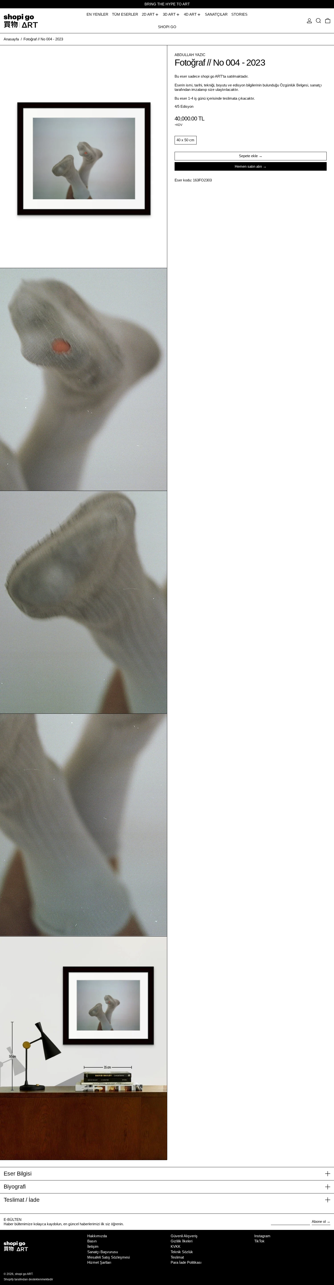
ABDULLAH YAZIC (190, 55)
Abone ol (319, 1221)
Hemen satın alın (248, 166)
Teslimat (177, 1257)
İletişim (93, 1246)
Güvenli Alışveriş (184, 1236)
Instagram (262, 1236)
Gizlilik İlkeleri (181, 1241)
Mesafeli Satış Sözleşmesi (108, 1257)
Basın (92, 1241)
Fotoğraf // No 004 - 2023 (43, 39)
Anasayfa (11, 39)
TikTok (259, 1241)
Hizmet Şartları (99, 1262)
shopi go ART (24, 1274)
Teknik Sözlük (182, 1252)
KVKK (175, 1246)
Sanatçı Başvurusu (102, 1252)
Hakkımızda (97, 1236)
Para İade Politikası (186, 1262)
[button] (318, 20)
